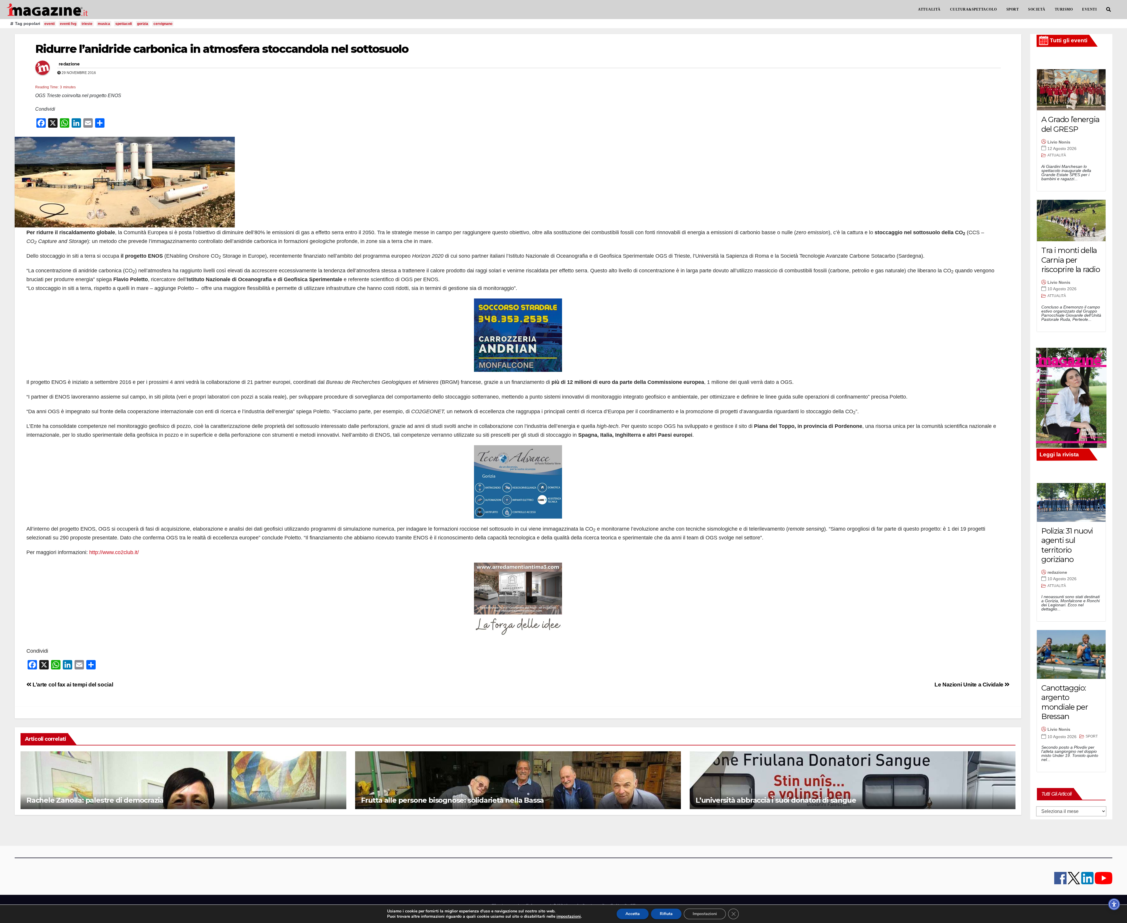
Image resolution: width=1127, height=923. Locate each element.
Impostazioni (705, 914)
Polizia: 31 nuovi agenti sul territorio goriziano (1067, 545)
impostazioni (568, 916)
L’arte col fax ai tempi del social (72, 684)
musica (104, 24)
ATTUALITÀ (929, 9)
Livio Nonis (1058, 142)
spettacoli (123, 24)
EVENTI (1089, 9)
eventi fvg (68, 24)
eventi (49, 24)
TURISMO (1064, 9)
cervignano (162, 24)
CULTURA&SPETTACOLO (973, 9)
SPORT (1012, 9)
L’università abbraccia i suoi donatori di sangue (776, 800)
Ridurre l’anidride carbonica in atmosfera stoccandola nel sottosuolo (221, 49)
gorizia (142, 24)
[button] (1108, 9)
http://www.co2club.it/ (114, 552)
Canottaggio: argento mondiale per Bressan (1064, 702)
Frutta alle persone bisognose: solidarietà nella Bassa (452, 800)
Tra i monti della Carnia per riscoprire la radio (1070, 260)
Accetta (632, 914)
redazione (69, 64)
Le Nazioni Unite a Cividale (969, 684)
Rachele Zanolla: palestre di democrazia (94, 800)
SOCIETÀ (1036, 9)
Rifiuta (666, 914)
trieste (87, 24)
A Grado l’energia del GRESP (1070, 124)
